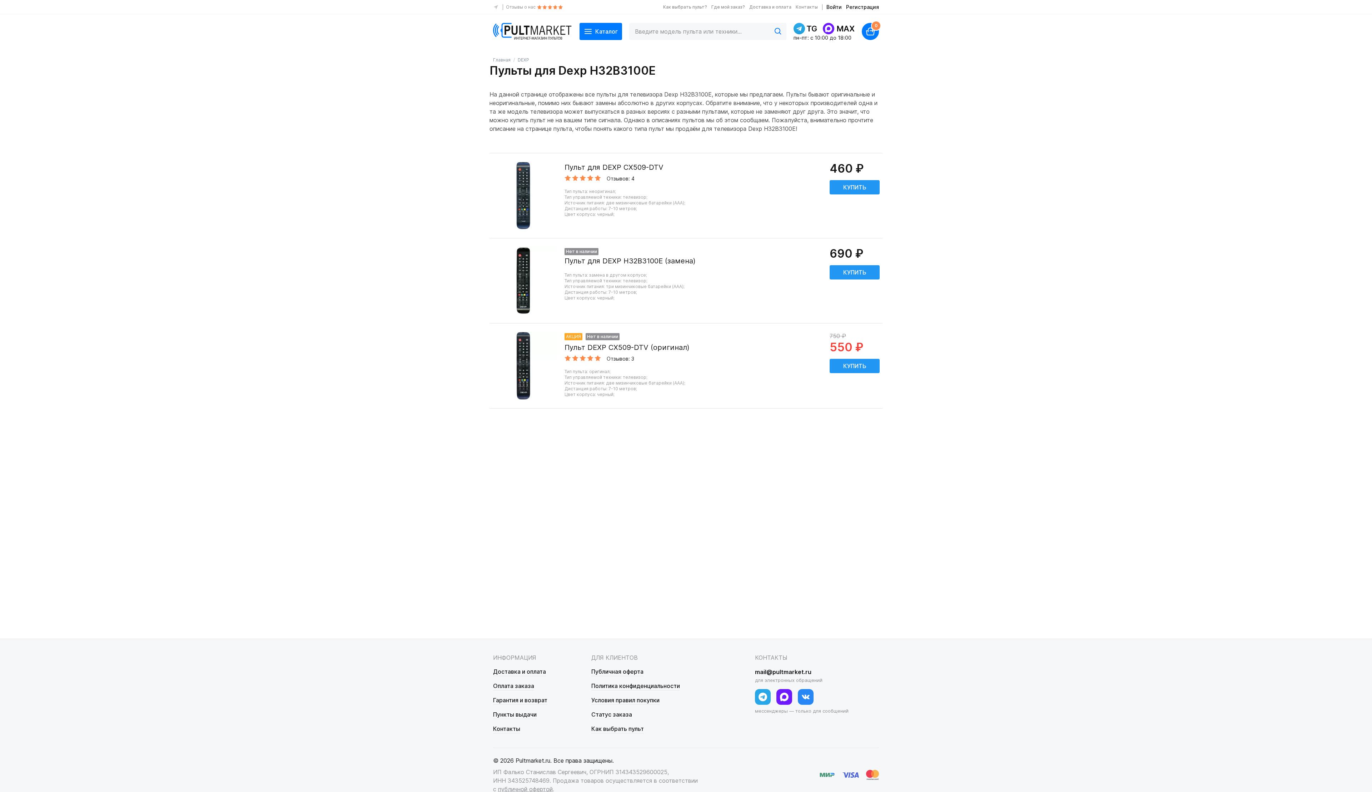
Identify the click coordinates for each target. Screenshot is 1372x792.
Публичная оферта (617, 671)
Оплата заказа (513, 685)
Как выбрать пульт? (685, 7)
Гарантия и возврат (520, 700)
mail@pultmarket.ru (783, 671)
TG (811, 28)
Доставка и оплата (770, 7)
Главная (502, 60)
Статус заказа (611, 714)
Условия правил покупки (625, 700)
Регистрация (862, 7)
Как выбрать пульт (617, 728)
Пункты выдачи (515, 714)
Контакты (807, 7)
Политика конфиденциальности (635, 685)
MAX (845, 28)
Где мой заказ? (728, 7)
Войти (834, 7)
